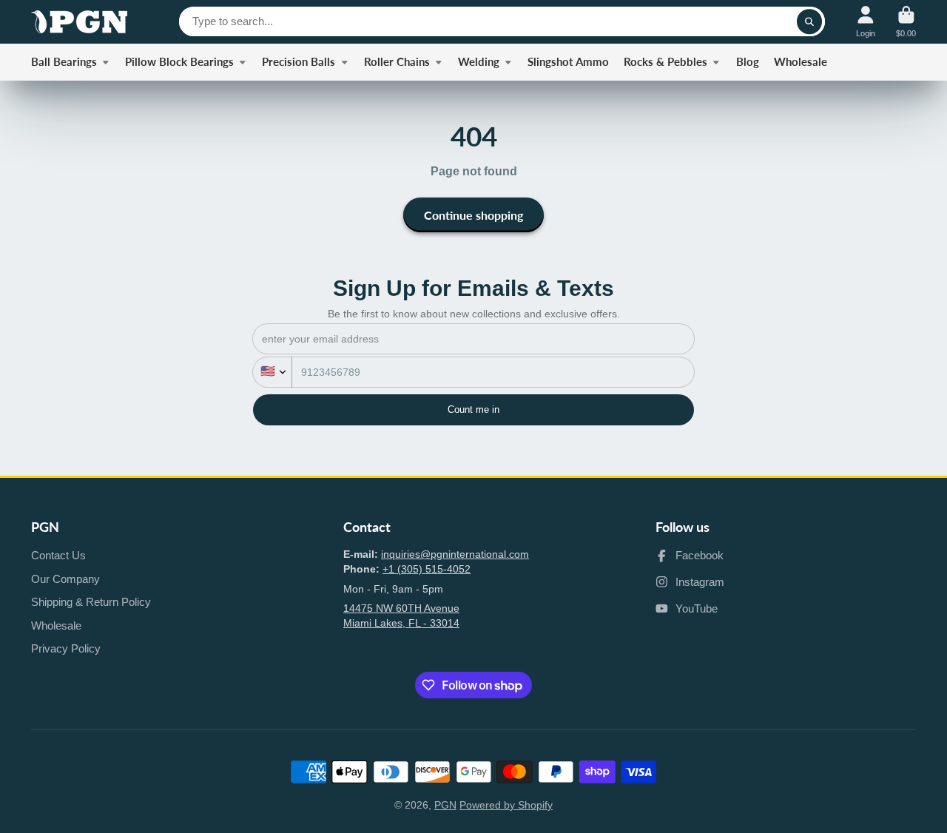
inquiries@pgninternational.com (455, 554)
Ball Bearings (64, 61)
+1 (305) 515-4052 (426, 569)
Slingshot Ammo (568, 61)
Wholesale (800, 61)
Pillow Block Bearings (179, 61)
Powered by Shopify (506, 805)
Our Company (65, 579)
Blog (747, 61)
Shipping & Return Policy (91, 602)
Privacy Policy (66, 648)
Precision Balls (298, 61)
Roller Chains (397, 61)
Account (865, 22)
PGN (445, 805)
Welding (478, 61)
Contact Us (58, 555)
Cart (906, 22)
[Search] (809, 21)
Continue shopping (473, 215)
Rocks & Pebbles (665, 61)
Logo (79, 22)
